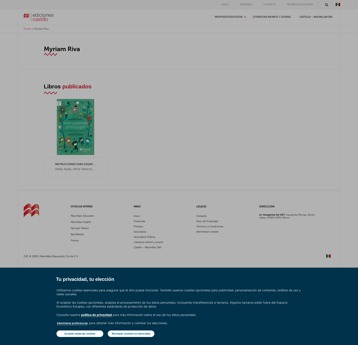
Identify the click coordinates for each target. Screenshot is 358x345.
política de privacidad (96, 315)
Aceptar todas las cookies (79, 333)
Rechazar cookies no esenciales (131, 333)
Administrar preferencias (72, 323)
